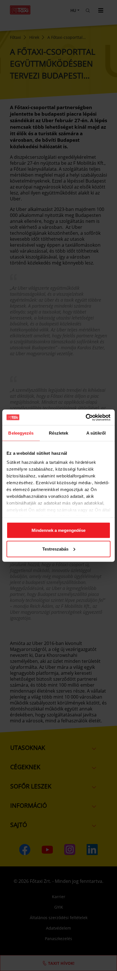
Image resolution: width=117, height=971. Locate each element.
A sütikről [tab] (96, 433)
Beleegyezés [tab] (21, 433)
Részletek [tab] (58, 433)
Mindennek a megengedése (58, 530)
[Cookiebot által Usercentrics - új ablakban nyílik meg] (85, 417)
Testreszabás (55, 548)
